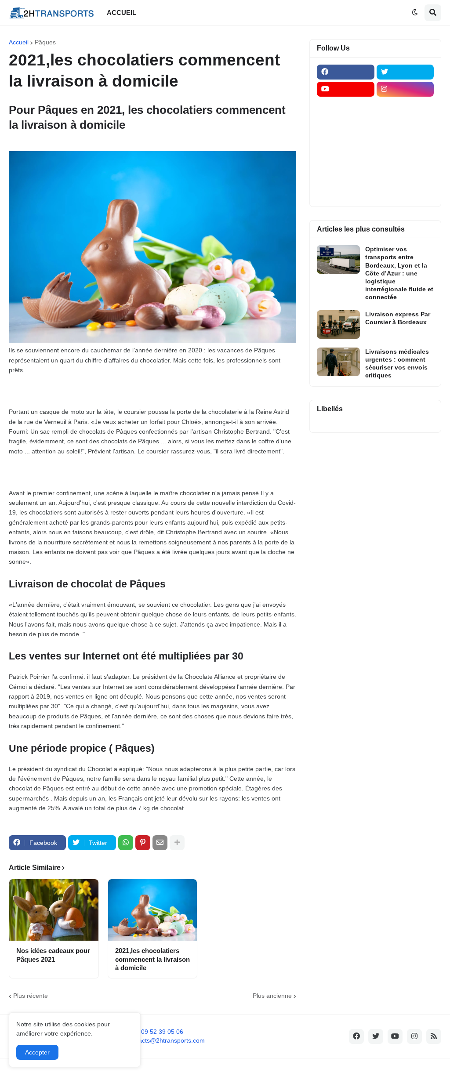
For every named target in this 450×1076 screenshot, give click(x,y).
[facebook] (345, 72)
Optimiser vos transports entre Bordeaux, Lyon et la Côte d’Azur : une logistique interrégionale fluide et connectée (399, 273)
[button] (415, 12)
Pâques (45, 42)
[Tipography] (405, 174)
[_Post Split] (405, 123)
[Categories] (345, 174)
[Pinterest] (142, 842)
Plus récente (30, 995)
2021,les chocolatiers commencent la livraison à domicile (152, 959)
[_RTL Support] (345, 157)
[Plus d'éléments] (177, 842)
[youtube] (345, 89)
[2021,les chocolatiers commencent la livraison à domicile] (152, 910)
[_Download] (345, 140)
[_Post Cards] (345, 123)
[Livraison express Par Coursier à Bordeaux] (338, 324)
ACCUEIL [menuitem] (121, 12)
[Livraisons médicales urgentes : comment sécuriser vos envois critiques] (338, 362)
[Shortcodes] (345, 192)
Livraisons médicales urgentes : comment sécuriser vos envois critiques (397, 363)
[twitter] (405, 72)
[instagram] (405, 89)
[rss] (433, 1036)
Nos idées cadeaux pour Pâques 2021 (53, 955)
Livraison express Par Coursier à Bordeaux (397, 318)
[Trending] (405, 157)
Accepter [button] (37, 1052)
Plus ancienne (272, 995)
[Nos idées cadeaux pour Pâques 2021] (53, 910)
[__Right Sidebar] (405, 106)
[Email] (159, 842)
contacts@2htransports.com (166, 1040)
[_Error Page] (405, 140)
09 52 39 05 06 (162, 1031)
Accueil (19, 42)
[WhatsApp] (125, 842)
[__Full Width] (345, 106)
